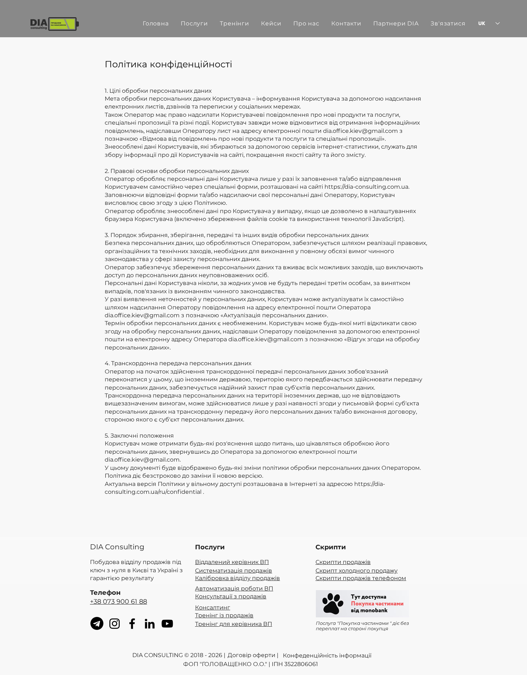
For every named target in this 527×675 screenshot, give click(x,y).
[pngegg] (97, 624)
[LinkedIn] (150, 624)
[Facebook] (132, 624)
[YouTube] (167, 624)
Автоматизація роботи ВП (234, 588)
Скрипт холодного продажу (356, 570)
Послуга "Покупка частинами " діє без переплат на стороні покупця (362, 625)
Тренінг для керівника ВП (233, 624)
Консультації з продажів (230, 596)
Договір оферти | (253, 655)
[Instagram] (115, 624)
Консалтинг (212, 607)
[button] (236, 23)
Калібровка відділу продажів (237, 578)
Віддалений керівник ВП (232, 562)
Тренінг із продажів (224, 615)
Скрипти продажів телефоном (360, 578)
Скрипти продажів (343, 562)
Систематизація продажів (233, 570)
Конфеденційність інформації (327, 655)
